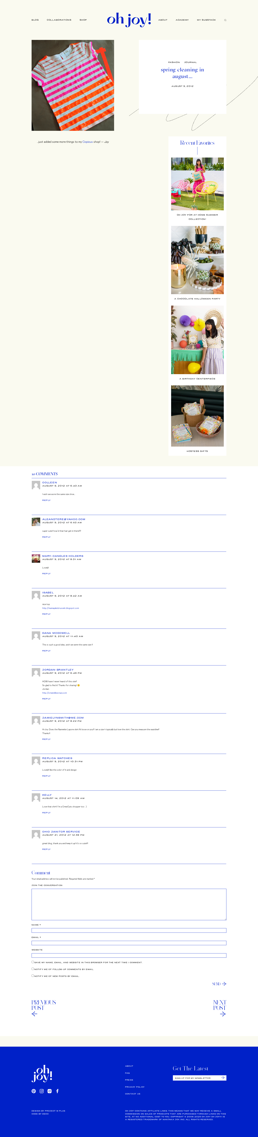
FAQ (127, 1073)
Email (36, 937)
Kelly (47, 795)
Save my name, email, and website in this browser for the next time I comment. (88, 962)
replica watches (57, 758)
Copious (87, 141)
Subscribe (223, 1077)
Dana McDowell (56, 633)
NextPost (219, 1005)
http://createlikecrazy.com (54, 692)
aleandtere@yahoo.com (63, 519)
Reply (46, 500)
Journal (190, 62)
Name (36, 925)
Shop (83, 20)
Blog (35, 20)
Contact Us (133, 1094)
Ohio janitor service (61, 831)
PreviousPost (44, 1005)
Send (216, 984)
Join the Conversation (47, 885)
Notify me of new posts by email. (57, 976)
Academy (182, 20)
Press (129, 1080)
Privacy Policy (135, 1087)
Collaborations (59, 20)
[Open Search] (225, 20)
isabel (48, 592)
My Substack (206, 20)
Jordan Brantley (58, 669)
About (163, 20)
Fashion (174, 62)
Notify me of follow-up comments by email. (64, 969)
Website (37, 950)
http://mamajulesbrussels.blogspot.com (60, 608)
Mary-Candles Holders (63, 556)
